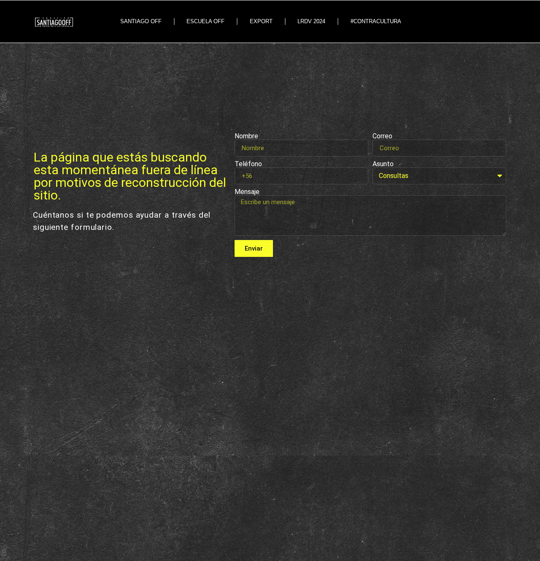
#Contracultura (376, 21)
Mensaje (247, 192)
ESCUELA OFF (205, 21)
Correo (382, 136)
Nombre (246, 136)
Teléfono (248, 164)
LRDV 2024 (311, 21)
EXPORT (261, 21)
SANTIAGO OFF (141, 21)
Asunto (383, 164)
